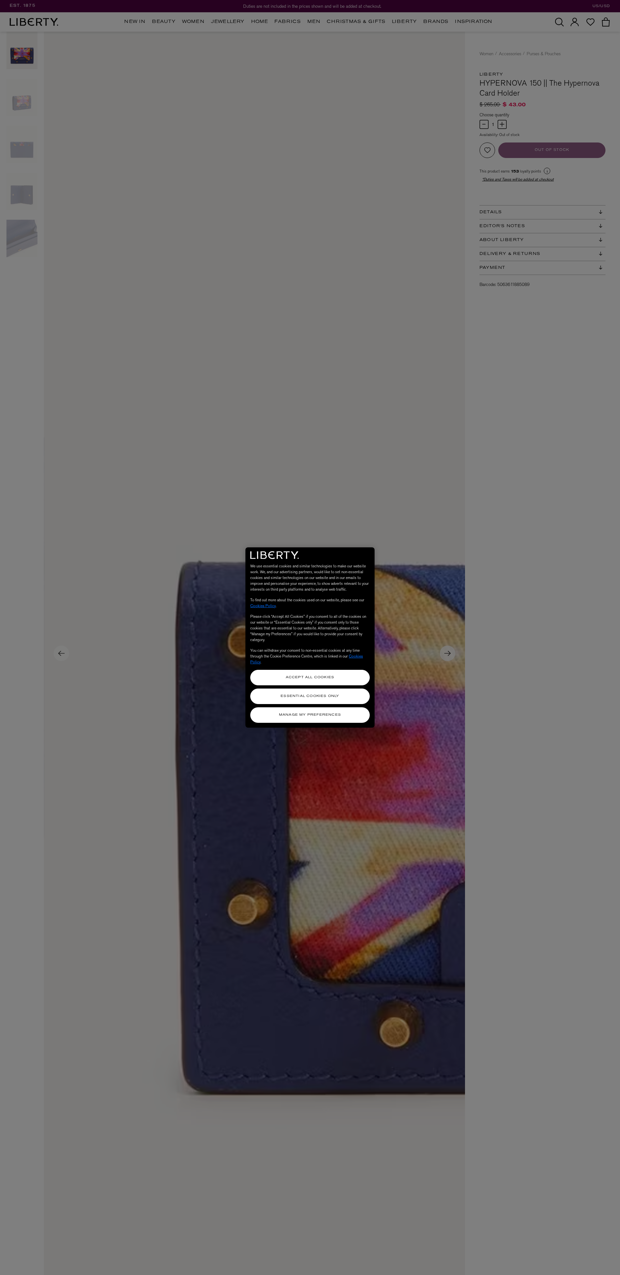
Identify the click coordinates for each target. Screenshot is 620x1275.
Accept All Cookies (310, 677)
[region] (310, 637)
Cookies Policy (263, 605)
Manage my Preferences (310, 714)
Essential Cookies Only (310, 696)
